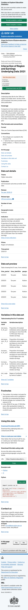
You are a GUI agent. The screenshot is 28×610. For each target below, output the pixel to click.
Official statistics (7, 199)
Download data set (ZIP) (14, 88)
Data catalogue (10, 53)
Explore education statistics (11, 36)
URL (2, 459)
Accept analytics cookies (14, 20)
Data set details (6, 153)
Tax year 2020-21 (6, 192)
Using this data (6, 164)
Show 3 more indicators (8, 238)
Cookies (3, 562)
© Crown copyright (14, 606)
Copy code (21, 482)
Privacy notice (11, 562)
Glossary (20, 564)
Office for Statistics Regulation (13, 578)
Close (25, 49)
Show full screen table (8, 304)
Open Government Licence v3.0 (11, 587)
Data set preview (6, 155)
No (25, 543)
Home (2, 53)
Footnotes (4, 161)
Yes (17, 543)
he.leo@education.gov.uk (13, 525)
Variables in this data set (9, 158)
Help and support (6, 567)
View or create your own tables (11, 436)
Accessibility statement (8, 564)
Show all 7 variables (7, 379)
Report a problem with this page (14, 550)
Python (5, 470)
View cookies (14, 29)
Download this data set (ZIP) (10, 426)
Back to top (5, 257)
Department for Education (9, 572)
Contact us (4, 166)
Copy (14, 463)
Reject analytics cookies (14, 25)
